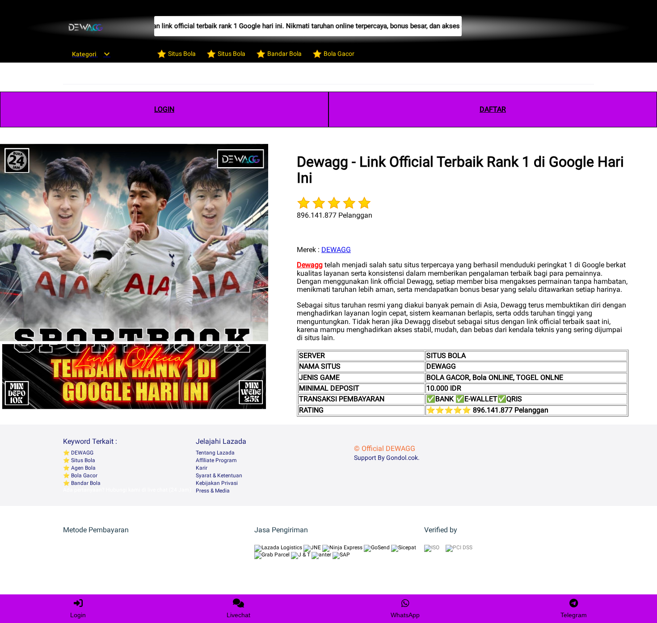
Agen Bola (83, 468)
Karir (201, 468)
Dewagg (310, 265)
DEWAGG (336, 249)
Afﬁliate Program (216, 460)
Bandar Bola (85, 483)
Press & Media (213, 491)
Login (78, 615)
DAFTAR (493, 109)
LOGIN (164, 109)
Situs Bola (82, 460)
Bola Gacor (83, 475)
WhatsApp (405, 615)
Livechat (238, 615)
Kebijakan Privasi (217, 483)
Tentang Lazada (215, 453)
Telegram (573, 615)
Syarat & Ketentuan (219, 475)
